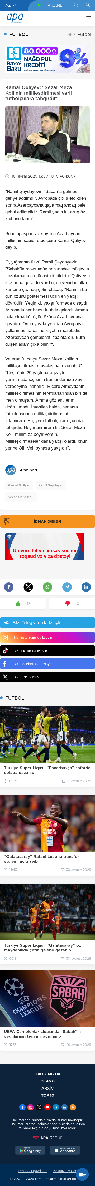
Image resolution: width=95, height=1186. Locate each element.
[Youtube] (47, 1107)
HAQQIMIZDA (47, 1074)
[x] (39, 1107)
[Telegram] (56, 1107)
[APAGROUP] (47, 1137)
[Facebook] (22, 1107)
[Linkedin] (64, 1107)
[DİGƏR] (87, 18)
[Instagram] (30, 1107)
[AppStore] (65, 1151)
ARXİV (47, 1088)
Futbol (84, 34)
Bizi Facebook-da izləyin (32, 664)
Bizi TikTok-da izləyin (30, 651)
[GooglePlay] (30, 1151)
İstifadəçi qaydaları (33, 1171)
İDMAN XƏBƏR (47, 521)
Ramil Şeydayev (50, 485)
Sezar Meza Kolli (21, 497)
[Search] (75, 5)
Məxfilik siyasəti (65, 1171)
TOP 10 (47, 1095)
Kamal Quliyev (19, 485)
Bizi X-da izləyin (26, 677)
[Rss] (73, 1107)
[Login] (88, 5)
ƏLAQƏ (48, 1081)
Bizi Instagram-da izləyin (32, 638)
